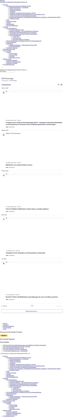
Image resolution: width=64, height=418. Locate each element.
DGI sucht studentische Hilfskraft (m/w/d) (13, 348)
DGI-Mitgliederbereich (8, 416)
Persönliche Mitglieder (11, 412)
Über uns (5, 356)
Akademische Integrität (15, 361)
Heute (32, 305)
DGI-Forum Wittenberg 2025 (16, 381)
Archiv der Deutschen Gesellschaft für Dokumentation (22, 367)
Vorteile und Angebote (11, 414)
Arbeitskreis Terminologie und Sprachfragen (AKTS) (22, 364)
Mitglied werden (7, 410)
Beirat (7, 371)
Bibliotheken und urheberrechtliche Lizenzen (19, 165)
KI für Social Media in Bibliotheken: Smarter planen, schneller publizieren (27, 209)
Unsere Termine (7, 402)
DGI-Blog (11, 407)
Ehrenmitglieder (10, 375)
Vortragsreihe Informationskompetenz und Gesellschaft (22, 384)
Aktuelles (8, 403)
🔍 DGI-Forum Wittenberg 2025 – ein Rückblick (15, 351)
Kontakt (5, 323)
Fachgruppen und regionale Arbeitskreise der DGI (18, 357)
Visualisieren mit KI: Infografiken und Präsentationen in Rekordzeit (25, 253)
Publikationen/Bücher (14, 398)
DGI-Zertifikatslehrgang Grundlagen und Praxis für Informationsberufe (23, 392)
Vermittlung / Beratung (11, 399)
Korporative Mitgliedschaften (13, 413)
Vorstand (8, 374)
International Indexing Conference (20, 391)
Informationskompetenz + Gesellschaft (18, 359)
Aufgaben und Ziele (11, 372)
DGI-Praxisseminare (11, 393)
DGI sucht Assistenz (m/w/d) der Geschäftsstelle (15, 349)
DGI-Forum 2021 (16, 389)
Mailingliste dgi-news (14, 409)
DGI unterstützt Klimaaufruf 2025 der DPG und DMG (16, 346)
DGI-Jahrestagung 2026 (9, 400)
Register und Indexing (14, 360)
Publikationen (9, 395)
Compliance (12, 363)
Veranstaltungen (5, 80)
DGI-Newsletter (7, 327)
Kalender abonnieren (31, 311)
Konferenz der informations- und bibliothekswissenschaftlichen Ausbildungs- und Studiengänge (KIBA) (35, 368)
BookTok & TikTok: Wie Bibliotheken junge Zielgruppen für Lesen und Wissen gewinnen (32, 297)
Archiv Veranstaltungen (15, 386)
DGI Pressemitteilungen (12, 377)
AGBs (4, 329)
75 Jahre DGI (15, 388)
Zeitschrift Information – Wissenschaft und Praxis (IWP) (23, 396)
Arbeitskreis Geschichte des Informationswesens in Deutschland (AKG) (27, 366)
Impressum (6, 325)
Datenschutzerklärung (8, 326)
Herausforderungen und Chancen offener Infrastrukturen (23, 385)
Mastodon (2, 0)
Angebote (5, 378)
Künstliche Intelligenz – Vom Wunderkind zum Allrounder (23, 382)
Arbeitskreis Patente (14, 370)
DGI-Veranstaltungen (11, 379)
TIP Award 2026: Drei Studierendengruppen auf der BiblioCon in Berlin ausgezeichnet (24, 345)
